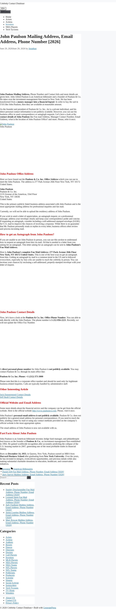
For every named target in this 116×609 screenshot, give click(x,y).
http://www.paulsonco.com (44, 411)
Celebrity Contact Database (12, 3)
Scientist (9, 578)
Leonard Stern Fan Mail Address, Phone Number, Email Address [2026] (20, 500)
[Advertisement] (40, 71)
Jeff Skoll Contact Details (11, 397)
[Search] (29, 477)
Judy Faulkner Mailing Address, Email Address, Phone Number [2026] (20, 507)
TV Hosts (10, 590)
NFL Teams (11, 570)
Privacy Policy (12, 603)
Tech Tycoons (12, 29)
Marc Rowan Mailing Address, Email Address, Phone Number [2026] (19, 522)
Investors (10, 24)
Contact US (11, 600)
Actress (9, 22)
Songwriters (11, 585)
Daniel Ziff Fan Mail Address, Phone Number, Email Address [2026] (33, 472)
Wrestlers (10, 593)
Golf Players (11, 555)
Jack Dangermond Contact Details (15, 394)
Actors (9, 19)
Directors (10, 550)
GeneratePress (49, 607)
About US (10, 598)
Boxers (9, 545)
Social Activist (12, 583)
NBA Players (12, 27)
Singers (9, 580)
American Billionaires (23, 469)
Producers (10, 575)
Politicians (10, 573)
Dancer (9, 547)
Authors (9, 542)
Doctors (9, 552)
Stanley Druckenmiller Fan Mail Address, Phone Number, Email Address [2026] (20, 492)
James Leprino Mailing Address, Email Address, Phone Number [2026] (20, 515)
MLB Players (12, 560)
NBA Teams (11, 565)
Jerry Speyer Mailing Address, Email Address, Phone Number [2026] (33, 474)
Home (8, 17)
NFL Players (11, 567)
